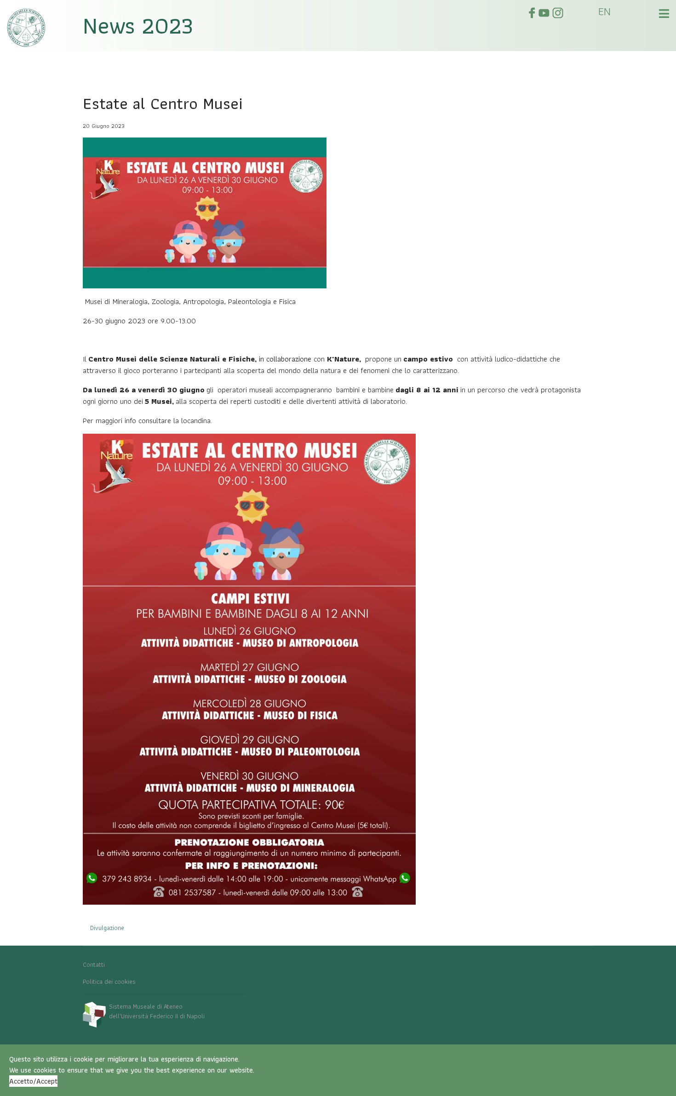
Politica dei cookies (109, 981)
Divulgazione (107, 928)
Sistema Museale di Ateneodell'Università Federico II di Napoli (157, 1011)
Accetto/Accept (33, 1081)
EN (604, 11)
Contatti (94, 964)
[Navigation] (664, 16)
